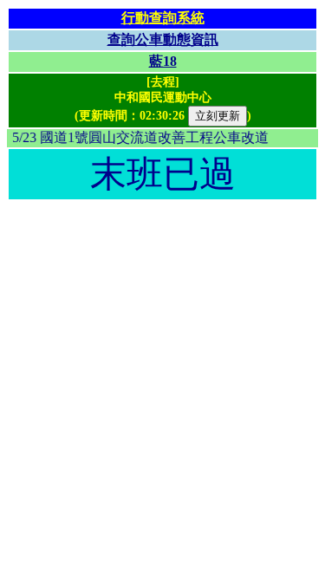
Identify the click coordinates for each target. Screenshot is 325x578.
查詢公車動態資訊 (162, 39)
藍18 (163, 61)
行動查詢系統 (163, 17)
